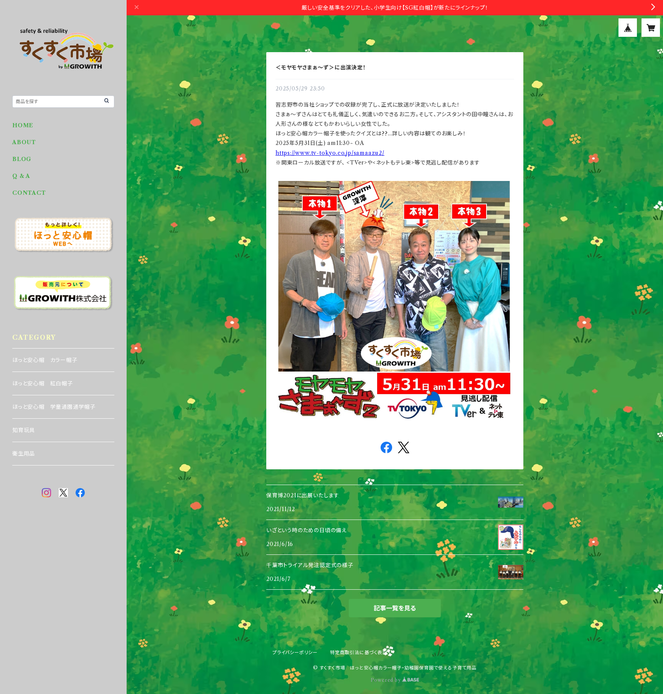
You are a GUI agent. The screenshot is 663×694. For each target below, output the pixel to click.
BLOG (21, 159)
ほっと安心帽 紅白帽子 (42, 383)
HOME (22, 125)
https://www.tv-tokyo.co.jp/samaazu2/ (329, 153)
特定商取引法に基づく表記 (359, 652)
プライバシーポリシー (295, 652)
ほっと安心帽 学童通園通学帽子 (54, 406)
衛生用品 (23, 453)
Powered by (386, 680)
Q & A (21, 176)
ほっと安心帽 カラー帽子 (45, 360)
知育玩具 (23, 430)
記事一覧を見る (395, 608)
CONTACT (29, 192)
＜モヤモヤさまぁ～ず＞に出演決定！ (320, 67)
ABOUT (24, 142)
